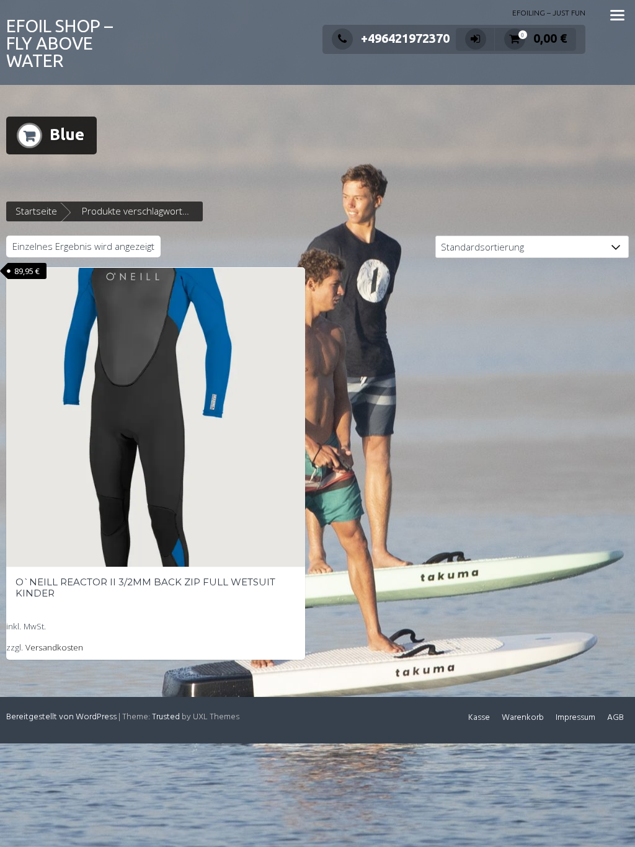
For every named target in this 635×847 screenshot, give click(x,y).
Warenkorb (523, 718)
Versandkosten (54, 647)
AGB (615, 718)
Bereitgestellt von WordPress (61, 717)
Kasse (479, 718)
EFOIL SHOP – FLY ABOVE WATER (59, 43)
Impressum (575, 718)
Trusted (166, 717)
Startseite (36, 211)
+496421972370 (405, 38)
